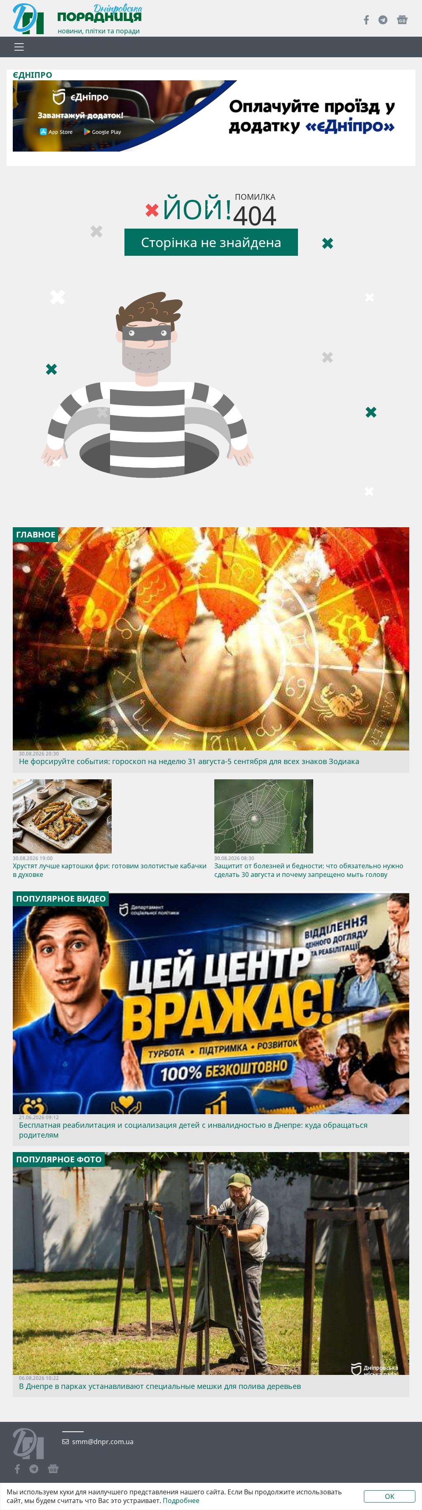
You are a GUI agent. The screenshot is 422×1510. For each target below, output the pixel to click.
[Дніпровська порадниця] (34, 1444)
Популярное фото (59, 1159)
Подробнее (181, 1500)
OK (389, 1496)
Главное (35, 534)
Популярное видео (61, 898)
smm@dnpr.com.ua (103, 1442)
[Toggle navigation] (19, 47)
